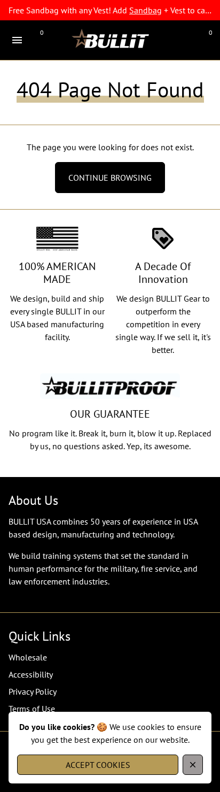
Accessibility (31, 674)
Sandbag (145, 10)
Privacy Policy (33, 691)
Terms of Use (32, 708)
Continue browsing (110, 177)
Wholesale (28, 657)
